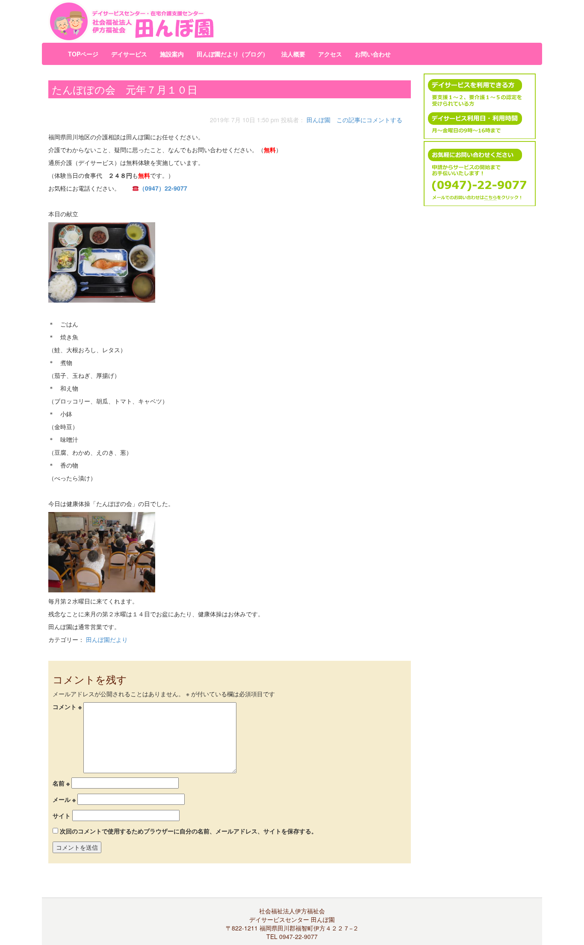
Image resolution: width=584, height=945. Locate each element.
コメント (67, 706)
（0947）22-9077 (163, 188)
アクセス (330, 54)
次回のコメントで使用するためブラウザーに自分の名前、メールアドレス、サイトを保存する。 (188, 831)
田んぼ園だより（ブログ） (232, 54)
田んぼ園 (318, 119)
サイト (62, 815)
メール (64, 799)
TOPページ (83, 54)
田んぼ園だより (107, 639)
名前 (61, 783)
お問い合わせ (373, 54)
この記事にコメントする (369, 119)
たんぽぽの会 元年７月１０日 (125, 89)
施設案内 (172, 54)
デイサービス (129, 54)
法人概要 (293, 54)
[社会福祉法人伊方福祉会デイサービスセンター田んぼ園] (208, 21)
